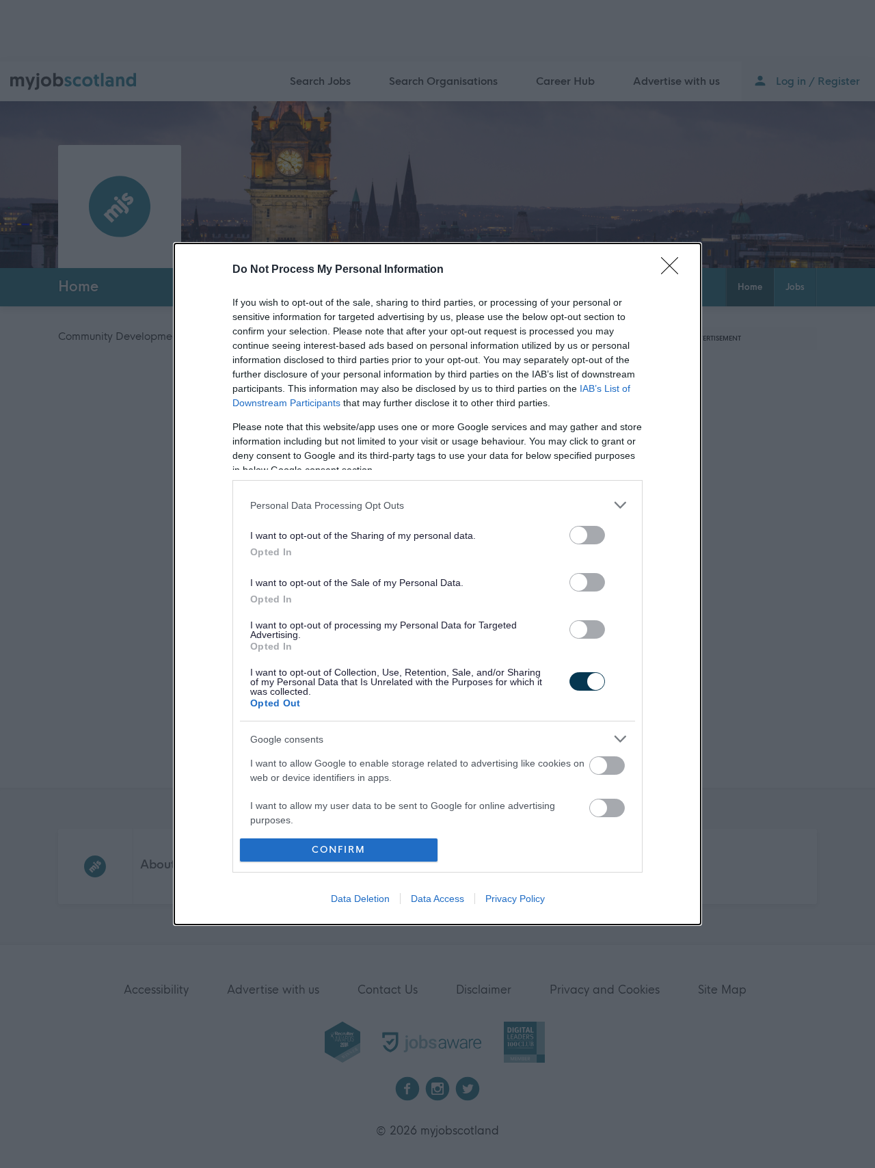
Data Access (437, 898)
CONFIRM (339, 849)
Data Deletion (360, 898)
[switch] (587, 535)
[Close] (674, 270)
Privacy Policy (515, 898)
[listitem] (437, 505)
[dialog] (437, 583)
